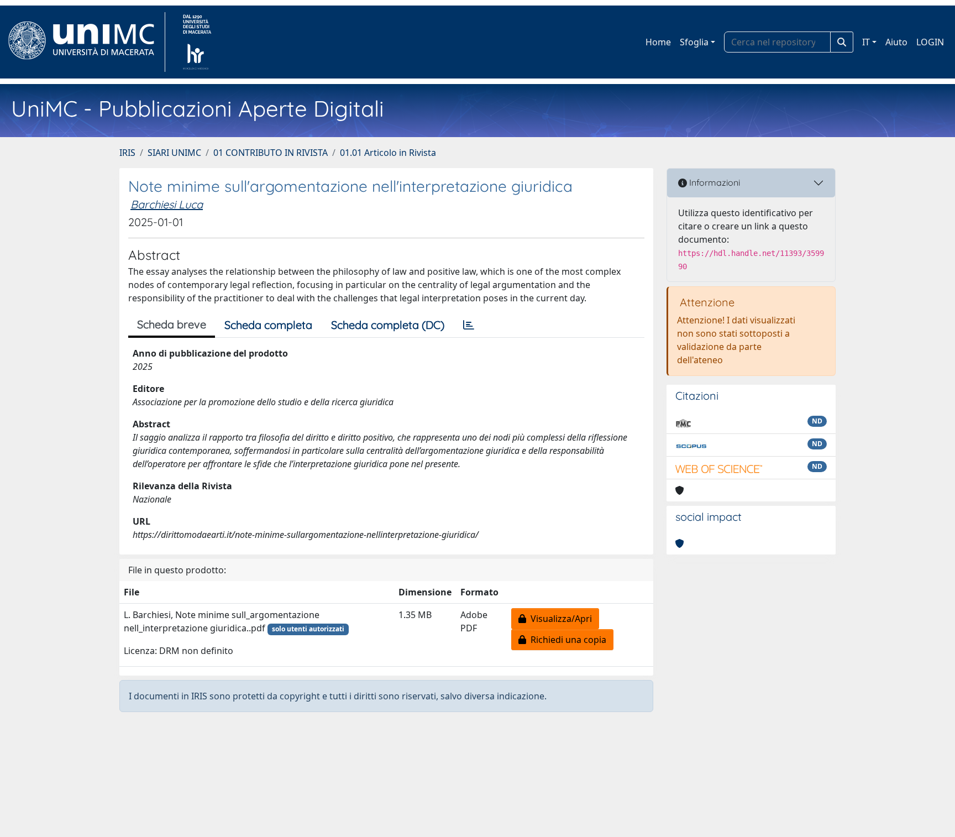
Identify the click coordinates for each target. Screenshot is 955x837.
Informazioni (713, 182)
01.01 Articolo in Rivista (388, 153)
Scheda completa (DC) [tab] (387, 325)
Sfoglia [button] (694, 42)
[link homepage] (86, 42)
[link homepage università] (197, 42)
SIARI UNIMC (174, 153)
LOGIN (930, 42)
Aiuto (896, 42)
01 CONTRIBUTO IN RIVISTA (270, 153)
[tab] (469, 325)
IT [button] (866, 42)
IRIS (127, 153)
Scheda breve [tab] (171, 324)
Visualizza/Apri (559, 619)
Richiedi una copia (566, 640)
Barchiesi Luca (166, 204)
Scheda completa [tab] (268, 325)
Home (658, 42)
